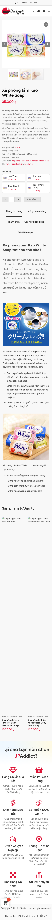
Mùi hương (6, 171)
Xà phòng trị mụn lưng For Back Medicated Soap (10, 723)
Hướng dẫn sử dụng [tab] (36, 211)
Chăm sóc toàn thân (39, 161)
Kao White (28, 164)
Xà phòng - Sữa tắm (20, 161)
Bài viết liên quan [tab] (26, 232)
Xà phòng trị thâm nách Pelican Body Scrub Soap (37, 723)
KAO (17, 147)
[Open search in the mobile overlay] (33, 11)
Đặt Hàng (32, 199)
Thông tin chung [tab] (14, 211)
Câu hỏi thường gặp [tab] (34, 222)
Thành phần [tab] (14, 222)
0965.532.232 (31, 3)
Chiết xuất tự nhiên (14, 164)
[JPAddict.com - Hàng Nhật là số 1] (13, 10)
